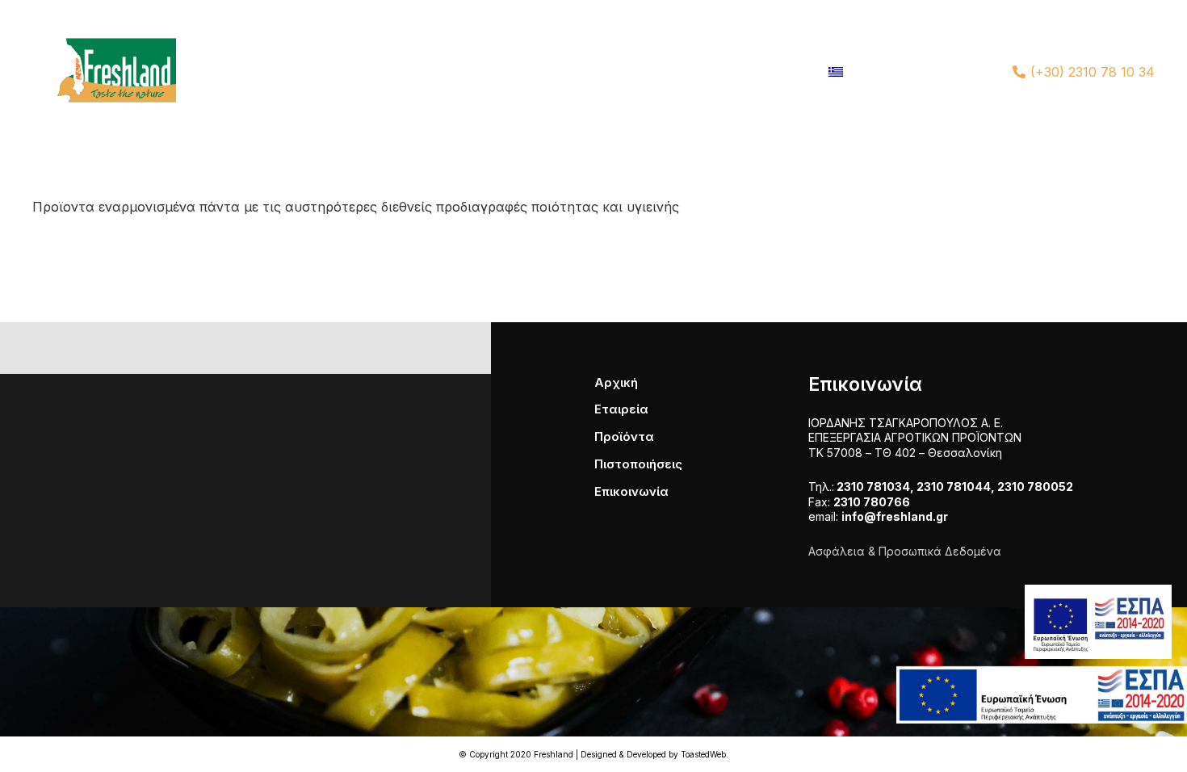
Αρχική (616, 382)
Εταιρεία (621, 409)
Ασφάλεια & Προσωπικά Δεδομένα (904, 551)
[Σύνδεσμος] (109, 71)
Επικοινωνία (631, 491)
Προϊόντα (624, 436)
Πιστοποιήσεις (638, 464)
